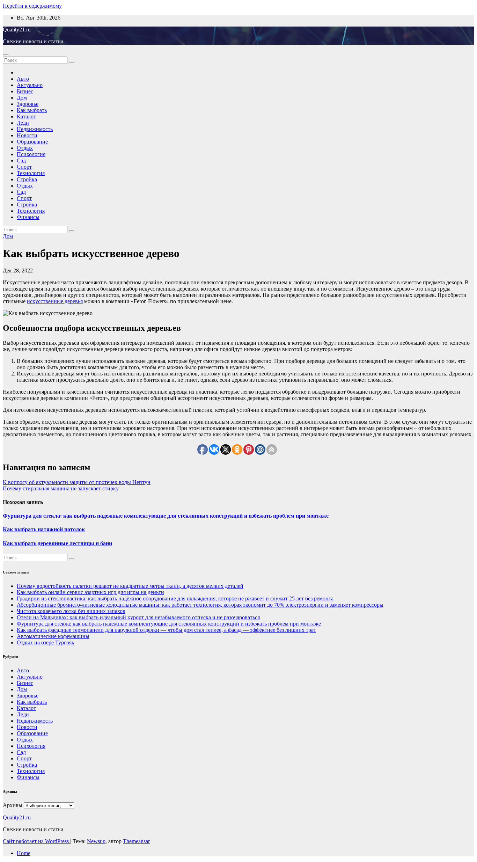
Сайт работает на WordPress (36, 841)
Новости (27, 135)
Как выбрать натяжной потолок (44, 529)
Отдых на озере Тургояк (45, 642)
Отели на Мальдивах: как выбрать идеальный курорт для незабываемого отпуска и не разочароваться (138, 617)
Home (23, 853)
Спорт (24, 167)
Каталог (26, 116)
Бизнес (25, 91)
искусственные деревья (55, 301)
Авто (23, 79)
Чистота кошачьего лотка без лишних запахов (71, 611)
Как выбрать (32, 110)
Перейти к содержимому (32, 6)
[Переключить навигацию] (5, 55)
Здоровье (27, 104)
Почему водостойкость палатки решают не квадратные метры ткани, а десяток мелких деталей (130, 586)
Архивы (12, 805)
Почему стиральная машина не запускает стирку (61, 488)
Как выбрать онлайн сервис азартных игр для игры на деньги (90, 592)
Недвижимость (35, 129)
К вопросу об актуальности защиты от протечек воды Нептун (77, 482)
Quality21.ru (17, 29)
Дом (22, 98)
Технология (31, 173)
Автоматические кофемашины (53, 636)
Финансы (28, 217)
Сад (21, 160)
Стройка (27, 179)
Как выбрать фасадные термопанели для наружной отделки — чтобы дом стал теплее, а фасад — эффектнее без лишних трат (166, 630)
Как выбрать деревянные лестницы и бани (57, 543)
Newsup (96, 841)
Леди (23, 123)
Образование (32, 142)
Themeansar (136, 841)
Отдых (25, 148)
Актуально (30, 85)
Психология (31, 154)
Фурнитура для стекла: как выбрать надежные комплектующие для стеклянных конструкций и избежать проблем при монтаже (166, 516)
